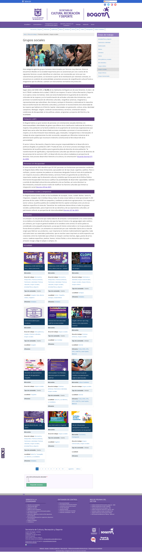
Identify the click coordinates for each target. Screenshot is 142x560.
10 (62, 469)
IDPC (73, 351)
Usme (56, 295)
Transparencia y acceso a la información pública (51, 24)
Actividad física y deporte (31, 287)
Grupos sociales (34, 284)
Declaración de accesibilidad (95, 548)
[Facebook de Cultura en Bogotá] (105, 4)
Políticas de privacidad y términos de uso (78, 548)
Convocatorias (37, 24)
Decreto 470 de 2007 (43, 187)
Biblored (74, 354)
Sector (92, 24)
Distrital (80, 345)
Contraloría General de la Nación (67, 506)
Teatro (82, 29)
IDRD (83, 349)
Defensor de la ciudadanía (34, 509)
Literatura (67, 29)
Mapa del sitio (64, 548)
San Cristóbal (58, 340)
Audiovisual (54, 29)
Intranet (46, 548)
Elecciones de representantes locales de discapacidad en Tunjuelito (33, 375)
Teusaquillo (39, 454)
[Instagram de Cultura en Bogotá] (112, 4)
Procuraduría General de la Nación (68, 504)
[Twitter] (3, 453)
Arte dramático (102, 62)
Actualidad (27, 24)
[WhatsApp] (3, 456)
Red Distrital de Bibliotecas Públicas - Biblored (103, 514)
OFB (87, 349)
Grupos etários (76, 284)
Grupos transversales (84, 279)
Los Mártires (63, 399)
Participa (78, 24)
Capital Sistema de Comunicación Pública (102, 512)
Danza (73, 29)
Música (61, 29)
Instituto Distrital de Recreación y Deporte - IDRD (103, 505)
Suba (37, 295)
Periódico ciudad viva (55, 548)
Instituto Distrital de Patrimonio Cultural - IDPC (103, 509)
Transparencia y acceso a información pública (38, 511)
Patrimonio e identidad (30, 282)
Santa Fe (57, 399)
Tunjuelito (61, 295)
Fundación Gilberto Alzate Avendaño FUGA (102, 511)
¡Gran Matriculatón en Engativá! (57, 425)
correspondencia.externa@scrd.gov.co (53, 539)
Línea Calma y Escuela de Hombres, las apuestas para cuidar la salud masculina (80, 375)
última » (78, 469)
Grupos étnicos (86, 282)
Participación (89, 29)
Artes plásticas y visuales (104, 59)
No (29, 481)
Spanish (108, 1)
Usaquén (33, 295)
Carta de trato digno (32, 506)
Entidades (33, 301)
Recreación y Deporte (36, 29)
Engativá (57, 442)
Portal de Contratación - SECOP (67, 512)
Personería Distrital (64, 503)
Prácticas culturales (34, 334)
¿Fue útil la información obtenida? (36, 477)
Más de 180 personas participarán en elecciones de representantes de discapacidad (81, 427)
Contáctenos (30, 522)
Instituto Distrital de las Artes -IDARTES (101, 506)
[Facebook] (3, 449)
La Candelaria (51, 402)
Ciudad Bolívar (58, 297)
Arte (78, 29)
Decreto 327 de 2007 (71, 210)
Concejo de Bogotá (64, 507)
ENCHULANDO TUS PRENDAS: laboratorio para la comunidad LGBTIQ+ (57, 375)
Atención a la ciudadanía (33, 505)
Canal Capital (84, 351)
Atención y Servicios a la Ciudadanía (66, 24)
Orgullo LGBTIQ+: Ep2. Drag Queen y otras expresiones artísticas (80, 323)
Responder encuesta (36, 485)
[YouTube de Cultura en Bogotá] (115, 4)
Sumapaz (50, 297)
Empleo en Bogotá (32, 520)
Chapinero (32, 297)
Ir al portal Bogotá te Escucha (49, 541)
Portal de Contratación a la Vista (67, 511)
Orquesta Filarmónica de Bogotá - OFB (101, 508)
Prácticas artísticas (37, 279)
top (24, 494)
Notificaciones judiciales (31, 542)
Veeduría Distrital (63, 509)
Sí (28, 479)
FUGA (80, 349)
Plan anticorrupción (32, 512)
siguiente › (71, 469)
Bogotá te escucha (32, 508)
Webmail (42, 548)
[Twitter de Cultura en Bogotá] (108, 4)
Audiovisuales (101, 46)
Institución (85, 24)
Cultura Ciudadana (99, 29)
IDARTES (78, 351)
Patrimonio (47, 29)
